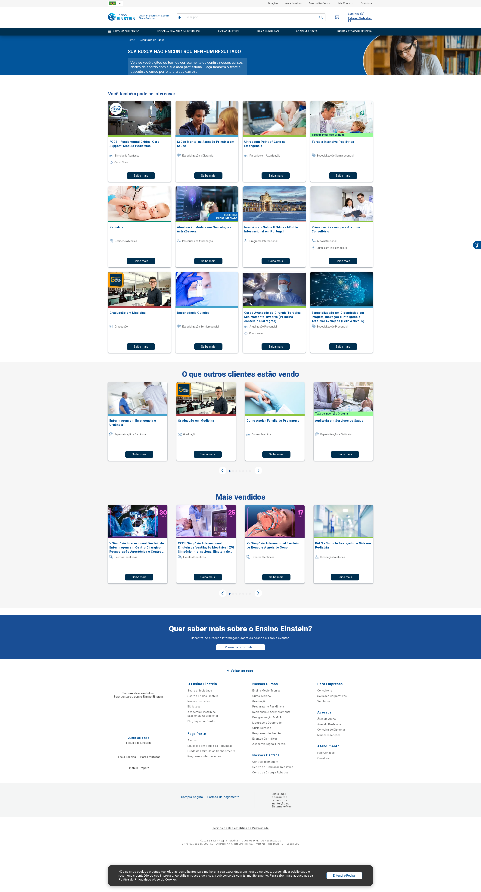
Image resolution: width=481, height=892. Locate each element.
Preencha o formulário (240, 647)
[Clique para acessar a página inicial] (138, 21)
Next (258, 470)
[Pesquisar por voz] (179, 17)
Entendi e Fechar (344, 875)
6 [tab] (246, 471)
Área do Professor (319, 3)
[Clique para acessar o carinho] (336, 17)
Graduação (259, 701)
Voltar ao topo (242, 671)
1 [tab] (230, 471)
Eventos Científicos (265, 738)
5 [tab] (243, 471)
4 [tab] (240, 471)
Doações (273, 3)
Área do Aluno (293, 3)
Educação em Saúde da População (210, 745)
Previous (222, 470)
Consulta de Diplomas (331, 729)
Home (131, 40)
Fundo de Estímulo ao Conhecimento (211, 751)
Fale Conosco (345, 3)
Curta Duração (261, 727)
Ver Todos (323, 701)
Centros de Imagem (265, 761)
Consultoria (324, 690)
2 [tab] (233, 471)
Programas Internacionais (204, 756)
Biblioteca (194, 706)
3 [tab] (236, 471)
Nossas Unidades (199, 701)
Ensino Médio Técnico (266, 690)
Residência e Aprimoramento (271, 711)
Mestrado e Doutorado (267, 722)
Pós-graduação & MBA (267, 717)
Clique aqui (279, 793)
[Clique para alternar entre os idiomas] (115, 3)
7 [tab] (250, 471)
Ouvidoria (366, 3)
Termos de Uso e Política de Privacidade (240, 828)
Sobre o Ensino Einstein (203, 696)
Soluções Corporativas (332, 696)
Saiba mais (141, 175)
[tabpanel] (137, 421)
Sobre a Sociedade (200, 690)
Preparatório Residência (268, 706)
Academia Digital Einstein (269, 743)
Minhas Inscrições (329, 735)
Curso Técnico (261, 696)
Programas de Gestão (266, 733)
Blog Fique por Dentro (202, 721)
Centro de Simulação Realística (272, 767)
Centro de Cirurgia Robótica (270, 772)
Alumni (192, 740)
